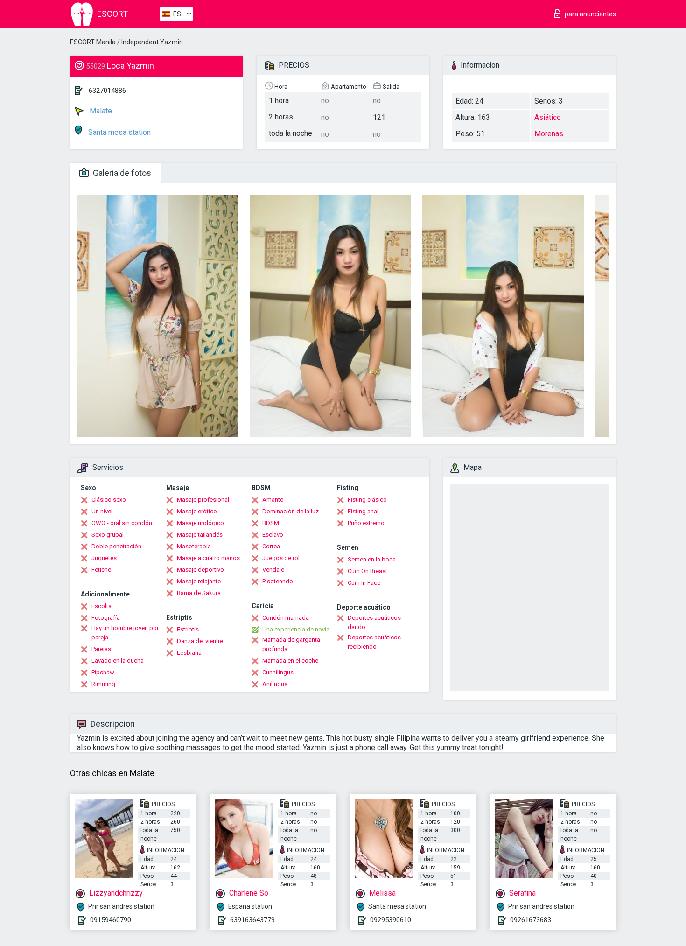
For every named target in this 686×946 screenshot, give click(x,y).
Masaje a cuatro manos (208, 557)
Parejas (101, 648)
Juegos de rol (281, 557)
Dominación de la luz (290, 511)
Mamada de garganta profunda (291, 644)
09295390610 (390, 920)
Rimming (103, 683)
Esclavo (272, 534)
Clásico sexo (108, 499)
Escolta (101, 606)
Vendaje (273, 569)
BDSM (270, 522)
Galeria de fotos (121, 173)
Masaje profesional (203, 499)
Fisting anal (363, 511)
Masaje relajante (199, 581)
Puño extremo (366, 522)
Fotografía (105, 617)
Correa (271, 546)
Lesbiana (189, 652)
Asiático (547, 117)
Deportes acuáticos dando (374, 622)
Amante (272, 499)
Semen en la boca (372, 559)
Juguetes (104, 557)
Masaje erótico (197, 511)
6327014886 (107, 90)
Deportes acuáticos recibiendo (374, 642)
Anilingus (274, 683)
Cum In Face (364, 582)
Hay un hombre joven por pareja (125, 632)
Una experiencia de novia (295, 629)
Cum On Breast (367, 571)
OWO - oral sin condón (121, 522)
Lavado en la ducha (117, 660)
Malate (100, 110)
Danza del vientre (200, 641)
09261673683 (530, 920)
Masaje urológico (200, 522)
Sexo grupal (107, 534)
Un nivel (101, 511)
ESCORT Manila (93, 42)
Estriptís (188, 629)
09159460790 (110, 920)
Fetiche (101, 569)
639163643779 (252, 920)
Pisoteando (277, 581)
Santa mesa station (118, 132)
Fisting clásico (367, 499)
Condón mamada (285, 617)
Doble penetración (116, 546)
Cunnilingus (278, 672)
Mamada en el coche (290, 660)
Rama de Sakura (199, 592)
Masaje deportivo (200, 569)
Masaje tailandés (200, 534)
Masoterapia (194, 546)
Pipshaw (102, 672)
